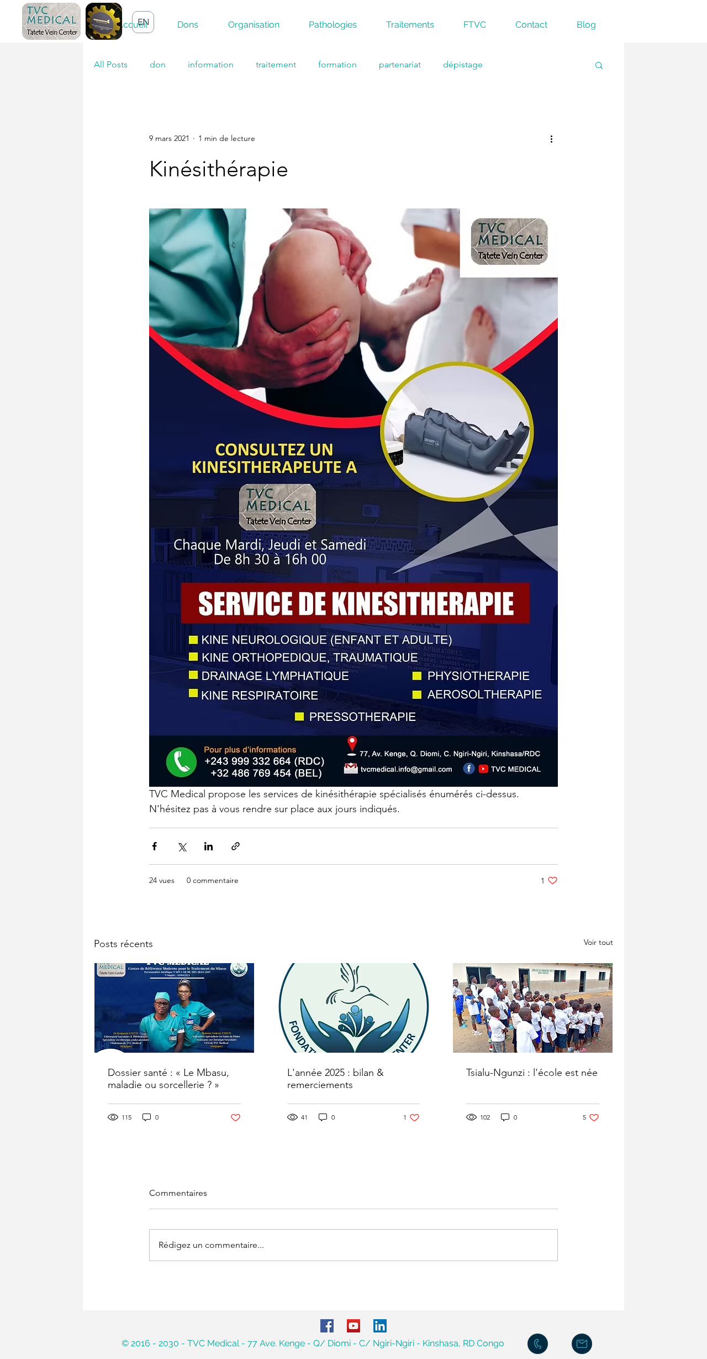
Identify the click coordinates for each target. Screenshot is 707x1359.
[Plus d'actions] (551, 138)
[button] (599, 64)
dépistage (463, 64)
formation (337, 64)
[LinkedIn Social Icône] (380, 1325)
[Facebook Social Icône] (327, 1325)
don (158, 64)
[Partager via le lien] (235, 846)
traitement (276, 64)
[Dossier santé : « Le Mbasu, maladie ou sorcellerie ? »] (174, 1008)
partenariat (400, 64)
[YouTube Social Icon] (353, 1325)
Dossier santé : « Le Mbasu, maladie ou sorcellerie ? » (168, 1079)
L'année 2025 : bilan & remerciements (335, 1079)
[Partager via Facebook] (154, 846)
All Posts (111, 64)
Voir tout (598, 942)
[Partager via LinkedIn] (208, 846)
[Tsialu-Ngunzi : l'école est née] (533, 1008)
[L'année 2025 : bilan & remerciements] (354, 1008)
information (211, 64)
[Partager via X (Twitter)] (181, 846)
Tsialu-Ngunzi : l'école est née (532, 1073)
